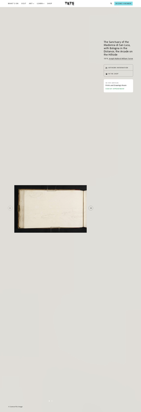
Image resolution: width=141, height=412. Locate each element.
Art (31, 3)
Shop (49, 3)
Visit (23, 3)
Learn (40, 3)
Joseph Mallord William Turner (121, 59)
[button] (110, 3)
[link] (15, 407)
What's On (13, 3)
